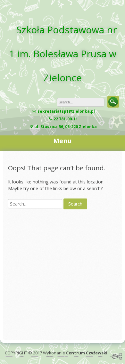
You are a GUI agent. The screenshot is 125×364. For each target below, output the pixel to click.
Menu (62, 140)
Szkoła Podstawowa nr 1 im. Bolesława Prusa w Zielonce (63, 53)
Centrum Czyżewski (86, 353)
